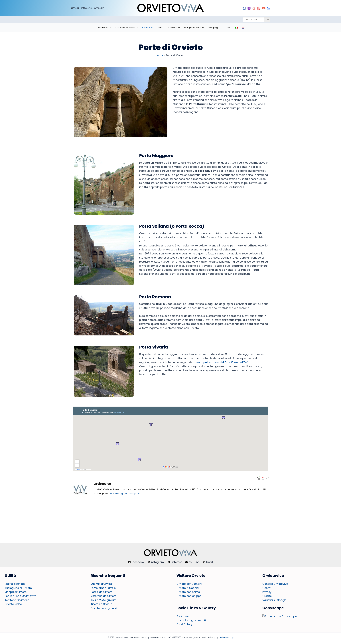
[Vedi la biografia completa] (142, 494)
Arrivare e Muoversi (125, 27)
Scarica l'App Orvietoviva (20, 596)
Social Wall (183, 616)
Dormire (172, 27)
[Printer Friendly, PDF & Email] (263, 478)
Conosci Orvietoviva (275, 584)
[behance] (268, 8)
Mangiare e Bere (192, 27)
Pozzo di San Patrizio (103, 588)
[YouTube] (263, 8)
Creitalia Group (226, 637)
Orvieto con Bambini (189, 584)
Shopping (213, 27)
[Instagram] (249, 8)
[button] (109, 27)
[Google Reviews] (254, 8)
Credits (267, 596)
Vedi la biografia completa (125, 493)
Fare (159, 27)
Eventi (228, 27)
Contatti (267, 588)
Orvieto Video (13, 604)
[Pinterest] (259, 8)
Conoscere (102, 27)
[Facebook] (244, 8)
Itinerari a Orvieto (101, 604)
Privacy (266, 592)
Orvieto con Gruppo (189, 596)
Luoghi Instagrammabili (191, 620)
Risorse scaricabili (16, 584)
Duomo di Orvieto (102, 584)
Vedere (146, 27)
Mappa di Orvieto (16, 592)
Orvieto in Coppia (187, 588)
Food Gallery (184, 624)
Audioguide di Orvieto (18, 588)
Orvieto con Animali (188, 592)
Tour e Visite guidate (103, 600)
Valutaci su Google (274, 600)
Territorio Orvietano (17, 600)
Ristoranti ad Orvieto (104, 596)
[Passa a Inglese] (243, 27)
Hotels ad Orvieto (102, 592)
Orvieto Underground (104, 608)
